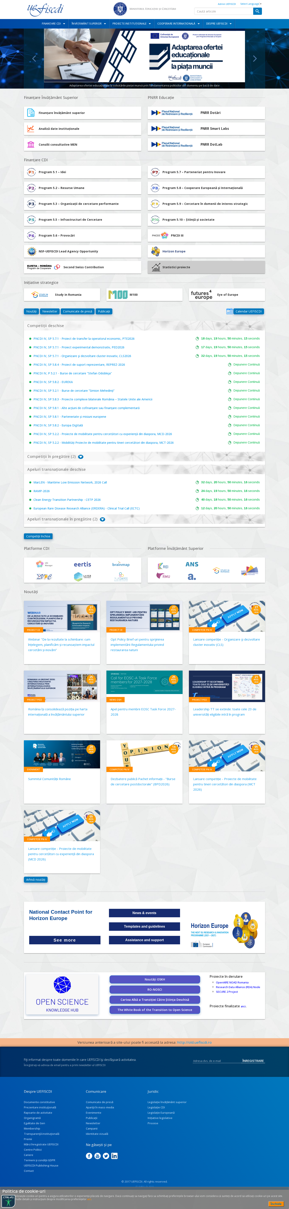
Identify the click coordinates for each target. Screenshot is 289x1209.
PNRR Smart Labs (215, 128)
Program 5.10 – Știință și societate (188, 220)
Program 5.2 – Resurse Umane (61, 188)
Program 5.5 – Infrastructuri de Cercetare (70, 220)
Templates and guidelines (144, 926)
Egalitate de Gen (34, 1123)
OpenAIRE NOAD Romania (232, 982)
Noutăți (31, 311)
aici (243, 1006)
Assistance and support (144, 940)
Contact (29, 1171)
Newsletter (49, 311)
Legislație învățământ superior (167, 1102)
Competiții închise (38, 536)
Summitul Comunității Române (49, 779)
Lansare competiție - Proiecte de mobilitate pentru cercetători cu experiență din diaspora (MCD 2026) (61, 853)
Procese (153, 1123)
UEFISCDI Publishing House (41, 1165)
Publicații (104, 311)
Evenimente (93, 1113)
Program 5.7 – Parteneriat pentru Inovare (194, 172)
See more (65, 940)
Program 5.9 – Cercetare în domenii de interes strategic (205, 204)
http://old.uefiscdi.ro (194, 1042)
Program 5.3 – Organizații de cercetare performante (79, 204)
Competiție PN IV (202, 629)
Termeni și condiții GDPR (39, 1160)
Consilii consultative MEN (58, 144)
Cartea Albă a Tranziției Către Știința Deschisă (155, 1000)
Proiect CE (33, 629)
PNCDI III (177, 235)
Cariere (28, 1155)
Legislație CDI (156, 1107)
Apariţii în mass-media (100, 1107)
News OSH (115, 699)
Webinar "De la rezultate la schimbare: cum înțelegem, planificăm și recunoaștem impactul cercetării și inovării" (61, 644)
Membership (32, 1128)
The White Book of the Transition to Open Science (154, 1010)
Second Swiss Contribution (83, 267)
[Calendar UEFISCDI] (229, 311)
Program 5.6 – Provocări (57, 235)
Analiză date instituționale (59, 129)
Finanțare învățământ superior (62, 113)
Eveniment (33, 769)
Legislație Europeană (161, 1113)
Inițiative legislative (160, 1118)
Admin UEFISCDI (227, 3)
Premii (28, 1139)
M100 (134, 295)
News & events (144, 913)
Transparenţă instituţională (41, 1134)
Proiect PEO (34, 699)
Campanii (92, 1128)
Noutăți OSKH (155, 979)
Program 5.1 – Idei (52, 172)
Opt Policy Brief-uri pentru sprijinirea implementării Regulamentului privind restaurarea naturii (137, 644)
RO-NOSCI (154, 989)
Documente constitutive (39, 1102)
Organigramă (32, 1118)
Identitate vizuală (97, 1134)
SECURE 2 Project (227, 992)
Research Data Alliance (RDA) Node (238, 987)
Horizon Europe (174, 251)
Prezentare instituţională (40, 1107)
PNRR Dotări (211, 113)
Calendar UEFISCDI (249, 311)
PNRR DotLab (211, 144)
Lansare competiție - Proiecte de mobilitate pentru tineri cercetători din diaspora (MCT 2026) (225, 784)
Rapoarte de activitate (38, 1113)
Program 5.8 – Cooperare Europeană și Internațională (202, 188)
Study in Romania (68, 295)
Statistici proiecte (176, 267)
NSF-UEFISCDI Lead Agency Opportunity (68, 251)
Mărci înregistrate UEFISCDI (41, 1144)
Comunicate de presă (77, 311)
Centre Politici (33, 1149)
